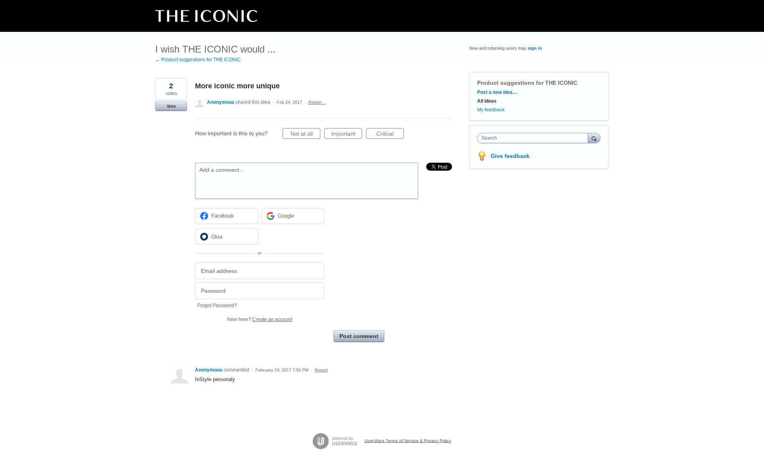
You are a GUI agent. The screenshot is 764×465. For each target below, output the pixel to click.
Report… (317, 102)
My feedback (491, 110)
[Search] (594, 138)
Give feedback (510, 156)
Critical (390, 134)
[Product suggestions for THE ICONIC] (206, 16)
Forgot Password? (217, 305)
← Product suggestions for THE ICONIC (198, 59)
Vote (171, 106)
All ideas (487, 101)
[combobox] (534, 138)
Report (321, 370)
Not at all (305, 134)
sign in (535, 48)
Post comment (358, 336)
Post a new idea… (497, 92)
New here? (259, 319)
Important (346, 134)
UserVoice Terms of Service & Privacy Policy (407, 440)
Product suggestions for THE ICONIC (527, 83)
